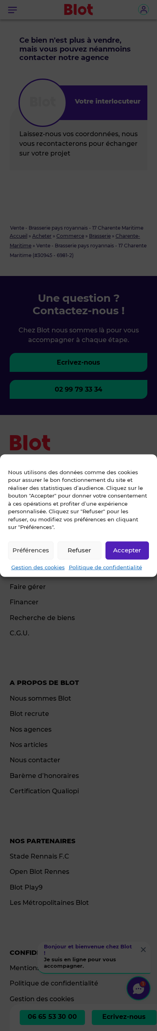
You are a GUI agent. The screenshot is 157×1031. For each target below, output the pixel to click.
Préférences (30, 550)
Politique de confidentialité (105, 567)
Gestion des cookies (38, 567)
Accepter (127, 550)
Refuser (79, 550)
